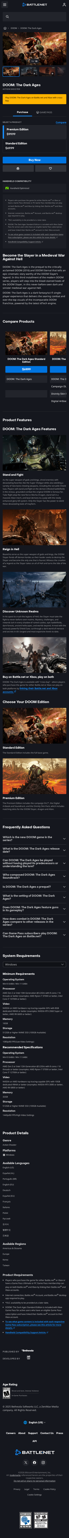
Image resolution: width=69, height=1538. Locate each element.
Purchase (22, 112)
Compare (61, 122)
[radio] (34, 132)
